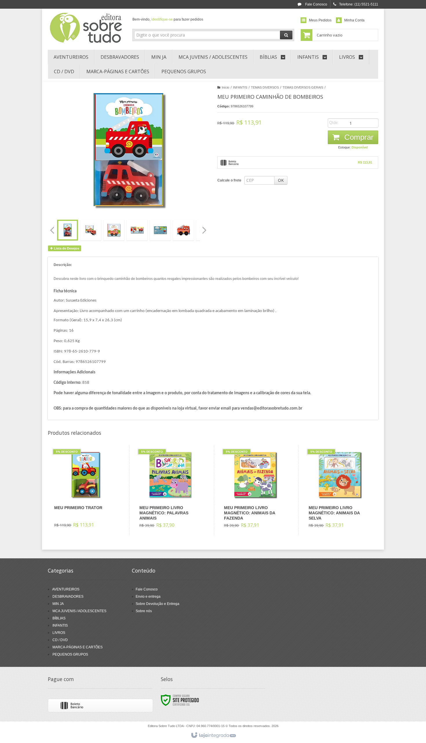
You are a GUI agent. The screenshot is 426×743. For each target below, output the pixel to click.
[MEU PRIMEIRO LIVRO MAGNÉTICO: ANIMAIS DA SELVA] (339, 490)
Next (205, 228)
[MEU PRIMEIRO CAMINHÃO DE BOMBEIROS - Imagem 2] (90, 230)
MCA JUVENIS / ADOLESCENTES (79, 611)
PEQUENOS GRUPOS (70, 654)
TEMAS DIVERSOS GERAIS (303, 87)
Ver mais (89, 509)
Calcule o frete (229, 180)
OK (281, 180)
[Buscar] (286, 35)
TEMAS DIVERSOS (265, 87)
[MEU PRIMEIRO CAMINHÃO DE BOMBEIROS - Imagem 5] (160, 230)
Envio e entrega (148, 597)
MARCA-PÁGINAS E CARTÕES (77, 647)
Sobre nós (144, 611)
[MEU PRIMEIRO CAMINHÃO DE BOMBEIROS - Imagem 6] (183, 230)
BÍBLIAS (58, 618)
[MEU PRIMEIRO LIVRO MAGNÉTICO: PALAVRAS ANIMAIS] (170, 490)
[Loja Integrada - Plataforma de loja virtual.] (213, 735)
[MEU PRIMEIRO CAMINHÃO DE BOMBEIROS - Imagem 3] (113, 230)
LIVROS (58, 633)
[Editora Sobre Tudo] (86, 28)
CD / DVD (60, 640)
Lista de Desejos (66, 248)
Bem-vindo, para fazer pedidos (167, 19)
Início (225, 87)
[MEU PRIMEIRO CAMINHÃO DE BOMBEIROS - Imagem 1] (67, 230)
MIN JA (58, 604)
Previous (52, 230)
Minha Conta (354, 20)
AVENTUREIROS (65, 589)
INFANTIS (240, 87)
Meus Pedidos (320, 20)
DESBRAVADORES (67, 597)
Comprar (358, 137)
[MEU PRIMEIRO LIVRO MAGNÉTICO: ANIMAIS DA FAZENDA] (255, 490)
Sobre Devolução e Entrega (157, 604)
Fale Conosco (315, 4)
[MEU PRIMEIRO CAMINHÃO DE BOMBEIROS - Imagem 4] (137, 230)
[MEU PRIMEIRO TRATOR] (85, 490)
